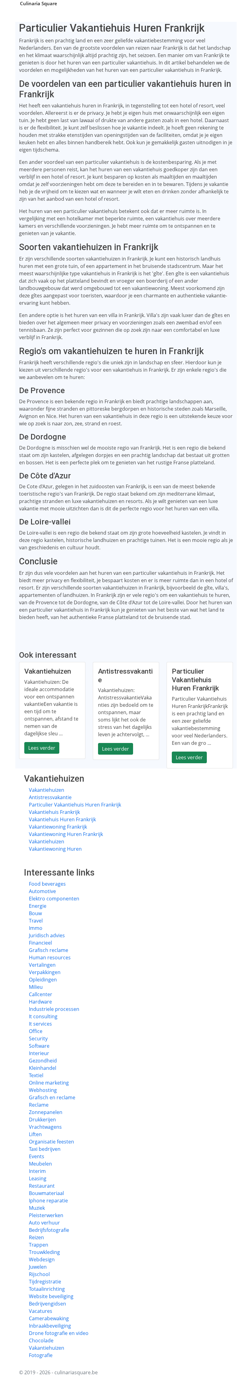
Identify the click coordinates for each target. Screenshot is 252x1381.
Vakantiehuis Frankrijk (54, 812)
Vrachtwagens (45, 1127)
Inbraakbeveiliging (50, 1325)
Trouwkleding (44, 1252)
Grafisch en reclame (52, 1097)
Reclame (39, 1104)
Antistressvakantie (50, 797)
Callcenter (40, 994)
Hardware (40, 1001)
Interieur (39, 1053)
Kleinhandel (42, 1068)
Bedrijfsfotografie (49, 1230)
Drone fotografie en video (59, 1333)
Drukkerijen (42, 1119)
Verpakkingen (45, 972)
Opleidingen (43, 979)
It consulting (43, 1016)
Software (39, 1046)
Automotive (42, 891)
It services (40, 1023)
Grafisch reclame (48, 950)
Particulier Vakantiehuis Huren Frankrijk (75, 804)
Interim (37, 1171)
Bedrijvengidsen (47, 1303)
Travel (36, 920)
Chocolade (41, 1340)
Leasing (37, 1178)
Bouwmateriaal (46, 1193)
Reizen (36, 1237)
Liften (35, 1134)
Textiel (36, 1075)
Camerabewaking (49, 1318)
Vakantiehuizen (46, 790)
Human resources (50, 957)
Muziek (37, 1208)
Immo (35, 928)
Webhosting (43, 1090)
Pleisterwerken (46, 1215)
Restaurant (42, 1185)
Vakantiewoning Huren (55, 848)
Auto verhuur (44, 1222)
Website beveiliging (51, 1296)
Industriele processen (54, 1009)
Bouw (35, 913)
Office (35, 1031)
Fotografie (41, 1355)
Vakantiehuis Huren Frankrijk (62, 819)
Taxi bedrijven (45, 1149)
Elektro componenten (54, 898)
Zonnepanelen (45, 1112)
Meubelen (40, 1163)
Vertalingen (42, 964)
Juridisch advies (47, 935)
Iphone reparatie (48, 1200)
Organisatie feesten (51, 1141)
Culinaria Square (38, 3)
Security (38, 1038)
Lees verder (41, 748)
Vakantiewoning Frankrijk (58, 826)
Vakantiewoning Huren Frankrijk (66, 834)
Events (36, 1156)
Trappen (38, 1244)
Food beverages (47, 883)
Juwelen (38, 1266)
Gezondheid (43, 1060)
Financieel (40, 942)
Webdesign (42, 1259)
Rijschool (39, 1274)
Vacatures (40, 1311)
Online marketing (49, 1082)
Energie (37, 906)
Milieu (36, 987)
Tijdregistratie (45, 1281)
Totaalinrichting (47, 1289)
